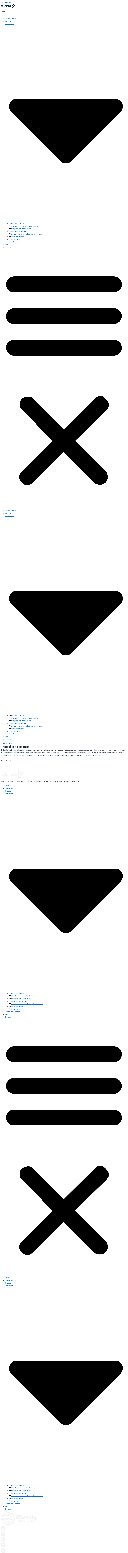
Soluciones (8, 21)
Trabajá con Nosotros (12, 242)
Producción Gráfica (17, 237)
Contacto (8, 247)
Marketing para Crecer (19, 231)
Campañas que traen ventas (21, 229)
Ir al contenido (6, 2)
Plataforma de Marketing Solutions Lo (24, 226)
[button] (15, 24)
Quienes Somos (10, 19)
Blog (6, 245)
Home (7, 16)
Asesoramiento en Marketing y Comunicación (27, 234)
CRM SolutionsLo (17, 223)
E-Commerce (15, 239)
